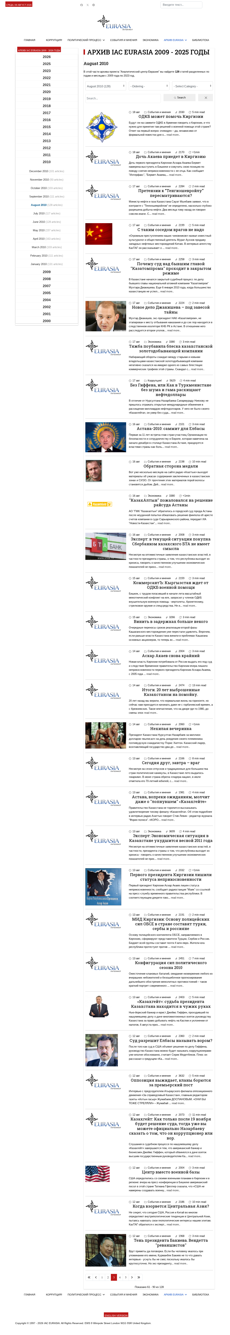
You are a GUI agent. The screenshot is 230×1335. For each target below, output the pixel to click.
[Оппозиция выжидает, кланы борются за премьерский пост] (105, 1081)
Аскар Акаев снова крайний (171, 655)
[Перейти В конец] (138, 1277)
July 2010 (39, 213)
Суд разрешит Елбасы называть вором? (171, 1040)
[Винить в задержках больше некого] (105, 623)
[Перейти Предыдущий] (96, 1277)
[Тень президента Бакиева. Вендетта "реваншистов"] (105, 1250)
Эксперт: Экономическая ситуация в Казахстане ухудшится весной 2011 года (171, 838)
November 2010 (40, 179)
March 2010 (39, 247)
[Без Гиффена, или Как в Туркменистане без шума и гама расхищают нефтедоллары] (105, 386)
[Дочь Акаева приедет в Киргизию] (105, 158)
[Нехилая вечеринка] (105, 735)
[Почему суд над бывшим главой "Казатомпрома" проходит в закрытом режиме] (105, 265)
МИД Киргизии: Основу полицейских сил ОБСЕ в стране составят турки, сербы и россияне (171, 924)
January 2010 (39, 264)
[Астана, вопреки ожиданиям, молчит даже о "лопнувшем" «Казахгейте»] (105, 798)
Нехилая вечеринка (171, 728)
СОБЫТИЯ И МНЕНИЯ (123, 40)
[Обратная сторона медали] (105, 471)
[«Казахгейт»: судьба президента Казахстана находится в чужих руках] (105, 1006)
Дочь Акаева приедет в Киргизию (171, 156)
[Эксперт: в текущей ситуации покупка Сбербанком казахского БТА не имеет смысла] (105, 546)
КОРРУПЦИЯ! (54, 40)
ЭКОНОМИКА (150, 40)
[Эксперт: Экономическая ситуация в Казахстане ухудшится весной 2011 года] (105, 837)
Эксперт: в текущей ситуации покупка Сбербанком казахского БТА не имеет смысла (171, 543)
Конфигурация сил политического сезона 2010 (171, 965)
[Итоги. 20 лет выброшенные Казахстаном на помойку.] (105, 691)
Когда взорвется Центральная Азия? (171, 1206)
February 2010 (39, 255)
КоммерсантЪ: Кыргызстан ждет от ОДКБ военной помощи (170, 585)
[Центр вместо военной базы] (105, 1174)
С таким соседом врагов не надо (170, 229)
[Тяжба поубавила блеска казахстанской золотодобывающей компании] (105, 347)
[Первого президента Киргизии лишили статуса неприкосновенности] (105, 886)
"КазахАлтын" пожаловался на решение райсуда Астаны (171, 502)
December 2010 (39, 171)
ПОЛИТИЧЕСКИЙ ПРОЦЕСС (84, 40)
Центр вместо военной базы (171, 1172)
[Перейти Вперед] (132, 1277)
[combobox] (181, 4)
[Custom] (93, 5)
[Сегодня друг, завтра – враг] (105, 764)
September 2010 (39, 196)
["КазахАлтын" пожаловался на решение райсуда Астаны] (105, 504)
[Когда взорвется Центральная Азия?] (105, 1207)
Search (181, 97)
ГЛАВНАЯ (29, 40)
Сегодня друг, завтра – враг (171, 762)
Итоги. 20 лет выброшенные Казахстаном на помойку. (171, 692)
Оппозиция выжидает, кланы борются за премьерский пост (171, 1082)
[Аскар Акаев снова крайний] (105, 657)
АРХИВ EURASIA (173, 40)
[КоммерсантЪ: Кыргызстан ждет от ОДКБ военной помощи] (105, 584)
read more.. (173, 134)
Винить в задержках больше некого (171, 621)
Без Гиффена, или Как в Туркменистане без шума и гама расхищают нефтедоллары (170, 389)
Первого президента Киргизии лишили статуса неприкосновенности (171, 877)
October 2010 (39, 188)
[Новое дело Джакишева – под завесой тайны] (105, 316)
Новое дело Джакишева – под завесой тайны (171, 309)
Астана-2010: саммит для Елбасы (171, 428)
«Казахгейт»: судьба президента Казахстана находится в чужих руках (171, 1004)
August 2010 (39, 204)
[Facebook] (81, 5)
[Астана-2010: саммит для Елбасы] (105, 437)
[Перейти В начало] (89, 1277)
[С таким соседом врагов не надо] (105, 234)
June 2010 (39, 221)
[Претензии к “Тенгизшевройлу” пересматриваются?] (105, 192)
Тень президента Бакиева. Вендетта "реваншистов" (171, 1242)
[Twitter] (87, 5)
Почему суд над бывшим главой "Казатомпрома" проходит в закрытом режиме (170, 268)
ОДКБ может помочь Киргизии (171, 116)
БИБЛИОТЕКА (200, 40)
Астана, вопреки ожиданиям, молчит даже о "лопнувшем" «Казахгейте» (171, 799)
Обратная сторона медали (171, 466)
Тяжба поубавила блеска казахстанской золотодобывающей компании (171, 348)
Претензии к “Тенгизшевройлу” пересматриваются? (171, 193)
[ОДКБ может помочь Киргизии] (105, 126)
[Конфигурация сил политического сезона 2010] (105, 964)
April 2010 (39, 238)
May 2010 (39, 230)
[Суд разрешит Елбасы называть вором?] (105, 1050)
